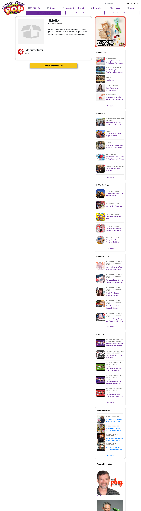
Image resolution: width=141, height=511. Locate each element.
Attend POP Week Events (83, 13)
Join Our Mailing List (53, 65)
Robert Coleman (56, 24)
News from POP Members (121, 13)
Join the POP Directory (43, 13)
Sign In (136, 3)
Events (52, 8)
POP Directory (35, 8)
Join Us (129, 3)
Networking (97, 8)
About (131, 8)
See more (110, 106)
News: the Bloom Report (74, 8)
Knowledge (115, 8)
